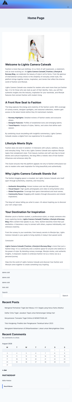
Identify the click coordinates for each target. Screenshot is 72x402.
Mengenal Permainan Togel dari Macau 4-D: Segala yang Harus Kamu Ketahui (34, 308)
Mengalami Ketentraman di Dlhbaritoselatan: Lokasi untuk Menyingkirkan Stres (34, 328)
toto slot (5, 287)
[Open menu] (68, 7)
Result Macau (8, 386)
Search (5, 292)
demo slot (6, 272)
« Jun (4, 370)
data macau (6, 380)
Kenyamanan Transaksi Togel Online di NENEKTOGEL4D (26, 318)
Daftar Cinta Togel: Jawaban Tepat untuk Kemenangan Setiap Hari (30, 313)
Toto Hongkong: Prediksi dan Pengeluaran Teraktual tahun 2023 (29, 323)
